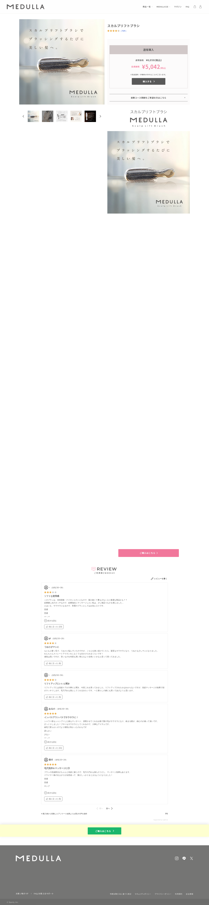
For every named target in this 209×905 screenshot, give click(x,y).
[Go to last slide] (23, 116)
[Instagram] (176, 858)
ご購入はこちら (103, 830)
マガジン (178, 6)
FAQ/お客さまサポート (43, 893)
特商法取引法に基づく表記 (121, 894)
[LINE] (184, 858)
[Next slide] (100, 116)
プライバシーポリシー (163, 894)
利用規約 (178, 894)
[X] (191, 858)
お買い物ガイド (22, 893)
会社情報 (189, 894)
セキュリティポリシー (143, 894)
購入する (147, 81)
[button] (33, 116)
